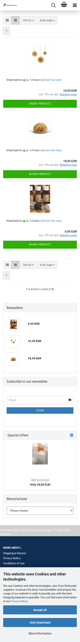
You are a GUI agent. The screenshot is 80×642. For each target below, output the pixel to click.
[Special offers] (71, 435)
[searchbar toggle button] (53, 5)
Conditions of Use (14, 563)
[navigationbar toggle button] (74, 5)
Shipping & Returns (14, 553)
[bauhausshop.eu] (8, 5)
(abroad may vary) (51, 79)
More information (40, 633)
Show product (40, 103)
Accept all (40, 610)
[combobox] (28, 20)
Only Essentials (40, 622)
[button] (7, 20)
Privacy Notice (19, 601)
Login (40, 410)
